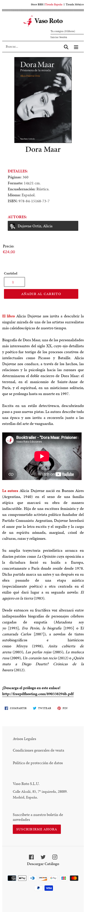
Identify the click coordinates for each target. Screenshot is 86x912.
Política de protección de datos (38, 762)
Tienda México (75, 4)
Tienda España (53, 4)
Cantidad (10, 273)
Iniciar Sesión (58, 37)
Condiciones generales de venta (38, 750)
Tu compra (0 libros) (62, 31)
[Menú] (76, 46)
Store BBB (37, 4)
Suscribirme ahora (36, 829)
